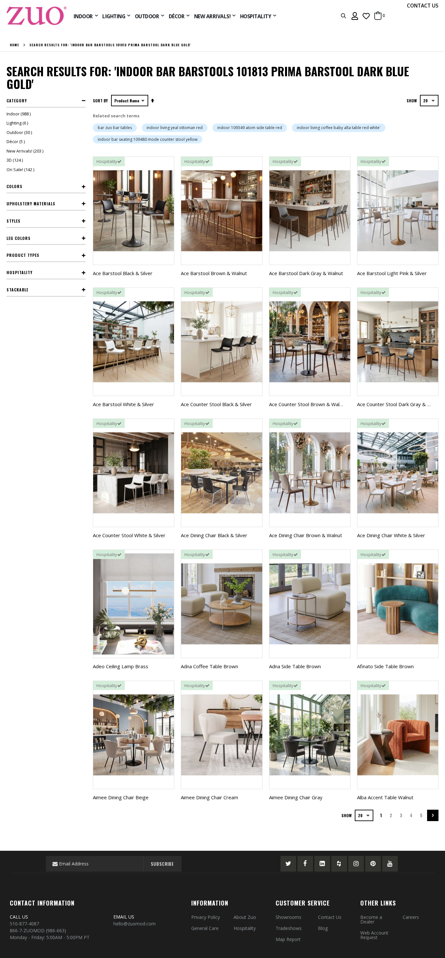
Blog (323, 928)
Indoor (19, 114)
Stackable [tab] (17, 289)
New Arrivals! (26, 151)
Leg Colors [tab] (19, 238)
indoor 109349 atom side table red (249, 127)
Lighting (18, 123)
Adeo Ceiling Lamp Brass (120, 666)
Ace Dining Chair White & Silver (391, 535)
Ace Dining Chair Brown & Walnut (305, 535)
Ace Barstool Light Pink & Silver (392, 273)
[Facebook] (305, 864)
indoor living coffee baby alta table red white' (338, 127)
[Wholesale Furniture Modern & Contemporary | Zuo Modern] (37, 16)
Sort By (100, 100)
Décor (16, 141)
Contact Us (329, 917)
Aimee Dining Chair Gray (296, 797)
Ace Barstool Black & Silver (122, 273)
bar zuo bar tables (115, 127)
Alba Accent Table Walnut (385, 797)
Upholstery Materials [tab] (31, 203)
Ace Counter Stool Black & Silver (216, 404)
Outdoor (20, 132)
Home (14, 45)
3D (15, 160)
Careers (411, 917)
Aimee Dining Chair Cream (209, 797)
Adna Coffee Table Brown (209, 666)
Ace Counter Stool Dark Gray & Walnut (399, 404)
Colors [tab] (14, 186)
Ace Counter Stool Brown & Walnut (308, 404)
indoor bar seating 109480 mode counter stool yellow (147, 139)
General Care (205, 928)
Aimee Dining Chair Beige (121, 797)
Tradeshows (289, 928)
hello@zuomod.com (135, 924)
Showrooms (288, 917)
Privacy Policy (205, 917)
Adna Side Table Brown (295, 666)
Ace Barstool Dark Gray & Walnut (306, 273)
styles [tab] (14, 221)
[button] (366, 16)
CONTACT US (422, 5)
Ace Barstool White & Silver (123, 404)
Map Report (288, 939)
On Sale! (21, 169)
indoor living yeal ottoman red (175, 127)
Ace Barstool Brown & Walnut (214, 273)
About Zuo (245, 917)
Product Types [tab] (23, 255)
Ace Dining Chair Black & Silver (214, 535)
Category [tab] (17, 100)
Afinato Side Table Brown (385, 666)
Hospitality (245, 928)
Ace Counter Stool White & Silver (129, 535)
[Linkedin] (322, 864)
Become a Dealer (371, 919)
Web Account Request (374, 935)
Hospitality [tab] (20, 272)
